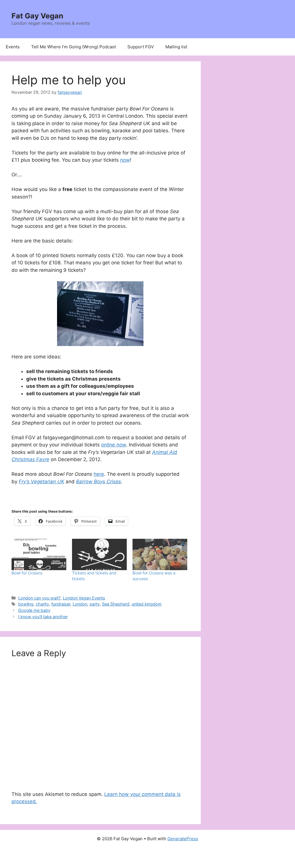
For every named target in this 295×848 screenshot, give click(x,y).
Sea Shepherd (115, 603)
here (99, 474)
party (95, 603)
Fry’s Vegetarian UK (41, 481)
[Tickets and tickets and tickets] (99, 554)
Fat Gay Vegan (37, 16)
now (125, 160)
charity (42, 603)
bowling (25, 603)
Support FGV (140, 46)
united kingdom (147, 603)
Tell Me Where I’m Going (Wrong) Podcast (73, 46)
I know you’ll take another (43, 616)
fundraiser (60, 603)
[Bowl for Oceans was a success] (160, 554)
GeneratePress (182, 838)
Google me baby (34, 610)
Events (13, 46)
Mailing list (176, 46)
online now (113, 445)
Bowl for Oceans (27, 572)
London (80, 603)
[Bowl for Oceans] (39, 554)
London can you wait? (39, 597)
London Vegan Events (84, 597)
